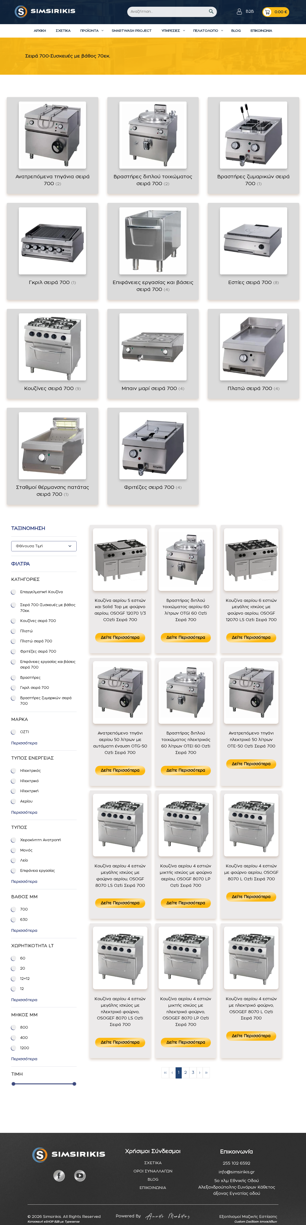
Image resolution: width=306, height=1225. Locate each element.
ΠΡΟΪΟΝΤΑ (89, 30)
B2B (250, 12)
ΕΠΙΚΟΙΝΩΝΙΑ (261, 30)
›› (206, 1073)
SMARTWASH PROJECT (132, 30)
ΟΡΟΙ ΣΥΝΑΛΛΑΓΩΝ (153, 1171)
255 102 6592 (236, 1163)
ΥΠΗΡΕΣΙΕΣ (171, 30)
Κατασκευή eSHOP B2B (43, 1221)
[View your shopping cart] (275, 12)
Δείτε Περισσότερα (120, 638)
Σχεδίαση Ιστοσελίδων (261, 1221)
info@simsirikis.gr (237, 1172)
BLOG (236, 30)
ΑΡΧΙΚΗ (40, 30)
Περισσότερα (24, 743)
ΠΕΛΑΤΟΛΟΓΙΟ (205, 30)
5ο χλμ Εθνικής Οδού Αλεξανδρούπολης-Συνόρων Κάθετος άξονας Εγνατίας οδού (236, 1187)
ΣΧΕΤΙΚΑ (63, 30)
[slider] (13, 1083)
